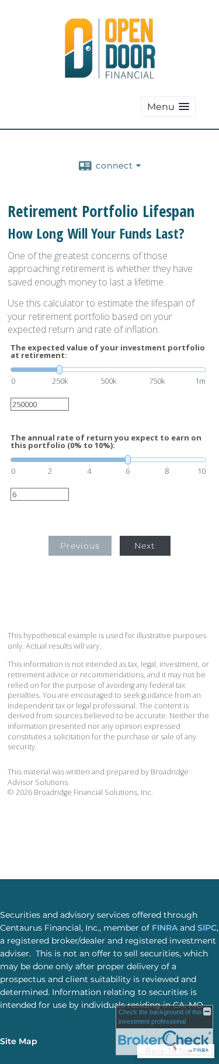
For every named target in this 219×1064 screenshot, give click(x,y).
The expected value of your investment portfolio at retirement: (108, 351)
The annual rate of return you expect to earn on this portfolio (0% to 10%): (106, 441)
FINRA (166, 927)
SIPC (207, 927)
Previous (80, 545)
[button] (168, 107)
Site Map (18, 1041)
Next (144, 545)
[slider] (108, 369)
